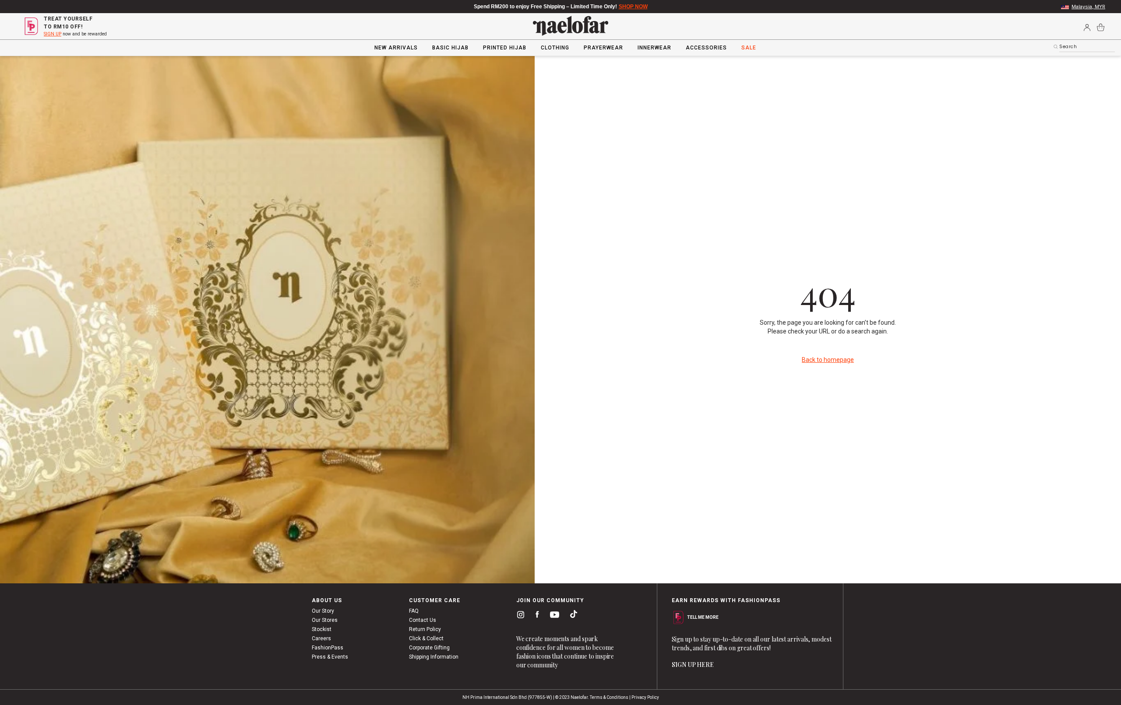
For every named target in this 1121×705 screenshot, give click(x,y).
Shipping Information (433, 657)
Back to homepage (828, 359)
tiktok (571, 616)
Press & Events (330, 657)
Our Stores (325, 620)
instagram (519, 616)
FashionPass (327, 648)
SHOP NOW (633, 7)
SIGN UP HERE (693, 664)
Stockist (321, 629)
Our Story (323, 611)
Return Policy (425, 629)
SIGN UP (52, 34)
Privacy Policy (645, 697)
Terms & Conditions (609, 697)
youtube (553, 616)
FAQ (414, 611)
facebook (535, 616)
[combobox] (1087, 47)
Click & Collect (426, 638)
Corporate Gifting (429, 648)
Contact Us (422, 620)
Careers (321, 638)
